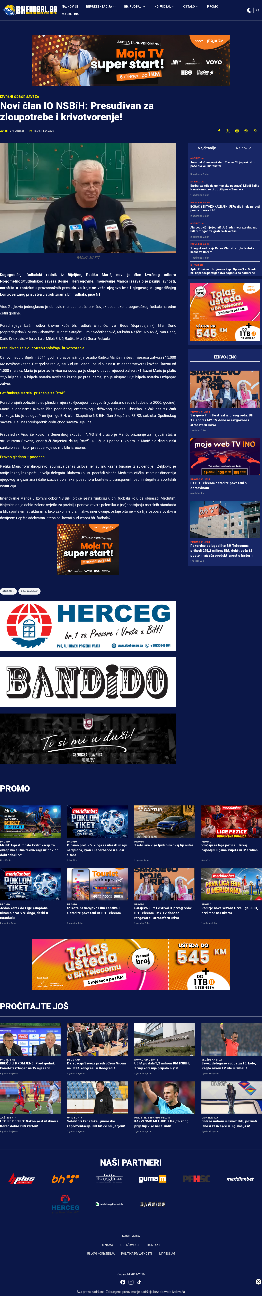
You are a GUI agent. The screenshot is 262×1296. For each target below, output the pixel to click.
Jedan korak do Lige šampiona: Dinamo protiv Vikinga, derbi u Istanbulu (24, 913)
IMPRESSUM (166, 1253)
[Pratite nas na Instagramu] (237, 131)
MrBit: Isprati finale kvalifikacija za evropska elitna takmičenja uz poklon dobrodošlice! (29, 850)
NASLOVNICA (131, 1236)
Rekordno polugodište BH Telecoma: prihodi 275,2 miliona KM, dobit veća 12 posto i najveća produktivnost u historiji (221, 551)
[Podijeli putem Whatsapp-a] (255, 131)
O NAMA (107, 1245)
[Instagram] (131, 1282)
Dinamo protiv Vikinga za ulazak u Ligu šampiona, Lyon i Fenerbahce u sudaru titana (97, 850)
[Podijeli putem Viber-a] (246, 131)
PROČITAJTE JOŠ (34, 1006)
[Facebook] (122, 1282)
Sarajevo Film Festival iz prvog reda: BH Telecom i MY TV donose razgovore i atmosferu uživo (221, 420)
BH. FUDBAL (132, 6)
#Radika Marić (29, 591)
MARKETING (70, 14)
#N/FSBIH (8, 591)
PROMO (212, 6)
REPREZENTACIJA (99, 6)
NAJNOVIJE (70, 6)
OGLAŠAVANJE (130, 1245)
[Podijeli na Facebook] (219, 131)
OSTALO (189, 6)
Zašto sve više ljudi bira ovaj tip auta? (163, 845)
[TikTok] (139, 1282)
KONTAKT (153, 1245)
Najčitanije (207, 148)
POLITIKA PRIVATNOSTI (136, 1253)
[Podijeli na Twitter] (228, 131)
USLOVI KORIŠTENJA (101, 1253)
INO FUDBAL (162, 6)
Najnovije (243, 148)
